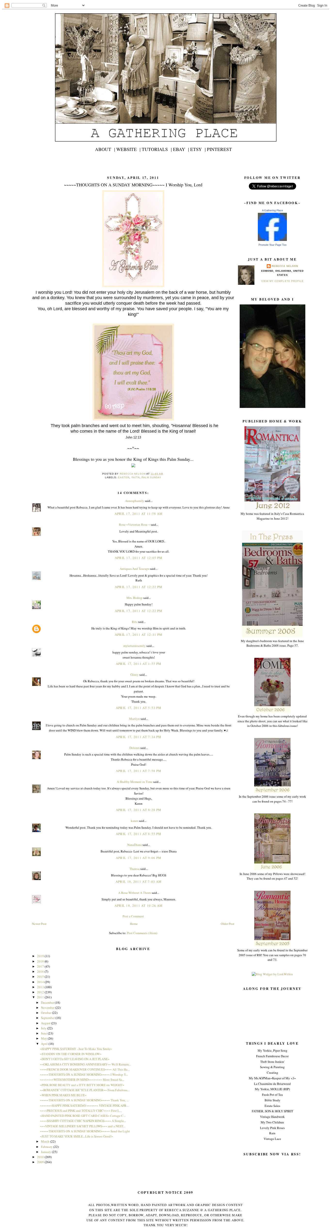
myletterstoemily (134, 646)
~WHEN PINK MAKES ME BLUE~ (63, 1095)
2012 (41, 992)
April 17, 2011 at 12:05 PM (139, 558)
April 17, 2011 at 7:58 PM (139, 771)
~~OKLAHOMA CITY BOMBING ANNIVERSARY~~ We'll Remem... (85, 1064)
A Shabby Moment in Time (134, 781)
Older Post (227, 924)
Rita (134, 622)
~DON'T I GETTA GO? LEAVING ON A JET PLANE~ (75, 1059)
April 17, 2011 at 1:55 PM (139, 663)
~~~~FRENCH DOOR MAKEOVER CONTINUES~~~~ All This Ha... (85, 1069)
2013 (41, 987)
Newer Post (39, 924)
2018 (41, 961)
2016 (41, 971)
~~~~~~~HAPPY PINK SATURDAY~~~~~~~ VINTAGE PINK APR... (84, 1105)
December (48, 1002)
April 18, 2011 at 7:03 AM (139, 881)
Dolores (134, 748)
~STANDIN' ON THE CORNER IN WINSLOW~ (71, 1054)
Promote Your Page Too (272, 244)
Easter (123, 477)
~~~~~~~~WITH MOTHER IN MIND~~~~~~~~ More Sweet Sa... (82, 1079)
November (48, 1007)
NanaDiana (134, 845)
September (48, 1018)
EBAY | (181, 149)
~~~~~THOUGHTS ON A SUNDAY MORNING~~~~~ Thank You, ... (84, 1100)
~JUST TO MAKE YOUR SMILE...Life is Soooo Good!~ (76, 1136)
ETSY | (198, 149)
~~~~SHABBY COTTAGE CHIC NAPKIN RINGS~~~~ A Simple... (83, 1121)
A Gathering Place (272, 210)
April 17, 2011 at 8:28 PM (139, 810)
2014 (41, 982)
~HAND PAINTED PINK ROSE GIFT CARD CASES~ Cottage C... (83, 1115)
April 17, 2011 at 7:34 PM (139, 737)
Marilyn (134, 718)
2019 (41, 956)
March (45, 1141)
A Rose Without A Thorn (134, 892)
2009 (41, 1162)
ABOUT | (105, 149)
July (44, 1028)
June (44, 1033)
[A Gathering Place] (272, 240)
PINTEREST (219, 149)
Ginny (134, 674)
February (47, 1147)
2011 (41, 997)
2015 (41, 976)
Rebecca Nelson (285, 266)
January (46, 1152)
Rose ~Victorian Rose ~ (134, 524)
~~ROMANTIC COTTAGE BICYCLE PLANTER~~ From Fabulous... (84, 1090)
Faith (136, 477)
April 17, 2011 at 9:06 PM (139, 858)
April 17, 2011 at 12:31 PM (139, 634)
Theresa (134, 868)
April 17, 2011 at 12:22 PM (139, 587)
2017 (41, 966)
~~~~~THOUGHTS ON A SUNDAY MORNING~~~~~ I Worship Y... (84, 1074)
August (46, 1023)
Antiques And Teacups (134, 568)
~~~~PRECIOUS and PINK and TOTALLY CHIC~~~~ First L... (81, 1110)
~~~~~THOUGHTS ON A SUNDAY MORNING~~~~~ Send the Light (85, 1131)
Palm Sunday (151, 477)
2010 (41, 1157)
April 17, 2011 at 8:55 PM (139, 834)
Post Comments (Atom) (142, 933)
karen (134, 821)
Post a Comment (133, 916)
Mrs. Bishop (134, 598)
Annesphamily (134, 501)
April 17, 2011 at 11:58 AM (139, 513)
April (44, 1043)
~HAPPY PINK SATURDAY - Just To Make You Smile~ (76, 1049)
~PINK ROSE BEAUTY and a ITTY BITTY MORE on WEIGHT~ (82, 1085)
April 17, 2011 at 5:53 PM (139, 708)
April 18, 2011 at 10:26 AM (139, 905)
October (46, 1012)
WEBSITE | (128, 149)
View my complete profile (282, 281)
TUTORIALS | (157, 149)
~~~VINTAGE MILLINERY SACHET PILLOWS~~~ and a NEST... (82, 1126)
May (44, 1038)
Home (134, 924)
